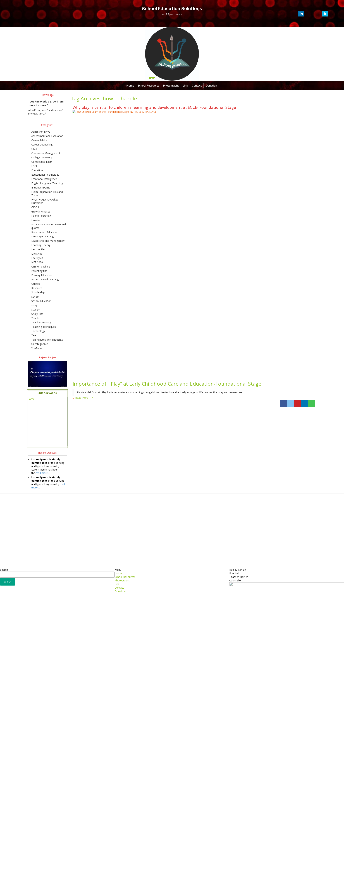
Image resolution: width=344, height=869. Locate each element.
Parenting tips (39, 271)
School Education (41, 301)
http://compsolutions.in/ (156, 863)
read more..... (43, 473)
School (35, 296)
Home (130, 85)
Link (185, 85)
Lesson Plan (38, 249)
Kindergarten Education (44, 232)
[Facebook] (283, 403)
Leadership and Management (48, 240)
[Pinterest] (297, 403)
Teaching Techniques (43, 326)
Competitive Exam (41, 161)
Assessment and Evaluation (47, 136)
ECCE (34, 166)
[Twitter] (290, 403)
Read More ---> (84, 397)
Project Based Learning (45, 279)
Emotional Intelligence (44, 179)
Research (36, 288)
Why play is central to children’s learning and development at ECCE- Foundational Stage (154, 107)
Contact (197, 85)
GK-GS (35, 207)
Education (37, 170)
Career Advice (39, 140)
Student (35, 309)
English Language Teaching (47, 183)
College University (41, 157)
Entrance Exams (40, 187)
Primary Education (41, 275)
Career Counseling (41, 144)
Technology (38, 331)
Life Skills (36, 253)
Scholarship (38, 292)
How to (35, 220)
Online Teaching (40, 266)
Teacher (36, 318)
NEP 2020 (37, 262)
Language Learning (42, 236)
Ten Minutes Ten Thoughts (47, 339)
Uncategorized (39, 344)
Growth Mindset (40, 211)
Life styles (37, 258)
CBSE (34, 149)
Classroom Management (45, 153)
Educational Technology (45, 174)
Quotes (35, 283)
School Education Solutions (172, 9)
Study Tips (37, 314)
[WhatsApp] (311, 403)
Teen (34, 335)
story (34, 305)
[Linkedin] (304, 403)
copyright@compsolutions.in (172, 858)
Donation (211, 85)
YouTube (36, 348)
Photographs (171, 85)
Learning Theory (40, 245)
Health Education (41, 216)
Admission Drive (40, 131)
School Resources (148, 85)
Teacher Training (41, 322)
